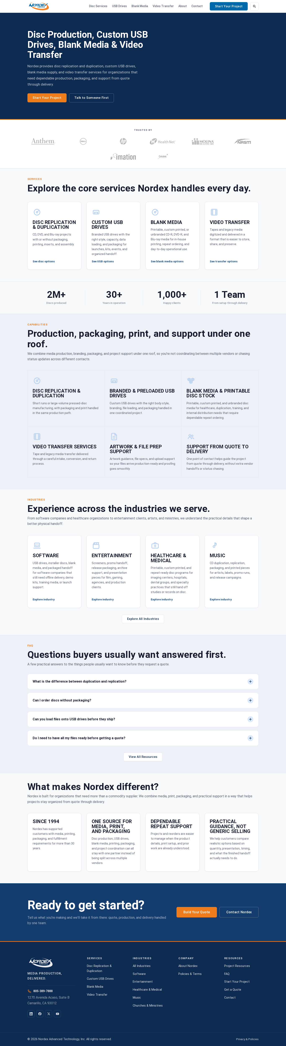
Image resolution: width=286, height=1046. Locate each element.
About (182, 6)
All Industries (142, 966)
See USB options (103, 261)
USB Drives (119, 6)
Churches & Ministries (148, 1005)
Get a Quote (232, 989)
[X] (48, 1013)
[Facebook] (39, 1013)
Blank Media (139, 6)
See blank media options (167, 261)
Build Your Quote (196, 912)
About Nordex (187, 966)
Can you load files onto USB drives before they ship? (74, 719)
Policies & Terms (190, 974)
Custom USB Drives (100, 979)
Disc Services (98, 6)
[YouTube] (57, 1013)
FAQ (226, 974)
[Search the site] (254, 6)
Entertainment (143, 982)
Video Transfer (163, 6)
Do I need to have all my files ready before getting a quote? (79, 738)
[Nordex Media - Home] (39, 6)
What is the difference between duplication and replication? (79, 681)
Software (139, 974)
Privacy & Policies (247, 1039)
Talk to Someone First (91, 98)
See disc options (44, 261)
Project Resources (237, 966)
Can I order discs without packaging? (62, 700)
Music (137, 997)
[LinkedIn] (31, 1013)
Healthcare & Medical (147, 989)
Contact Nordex (239, 912)
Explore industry (44, 599)
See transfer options (223, 261)
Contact (197, 6)
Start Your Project (228, 6)
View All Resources (143, 757)
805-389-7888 (43, 991)
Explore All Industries (143, 619)
